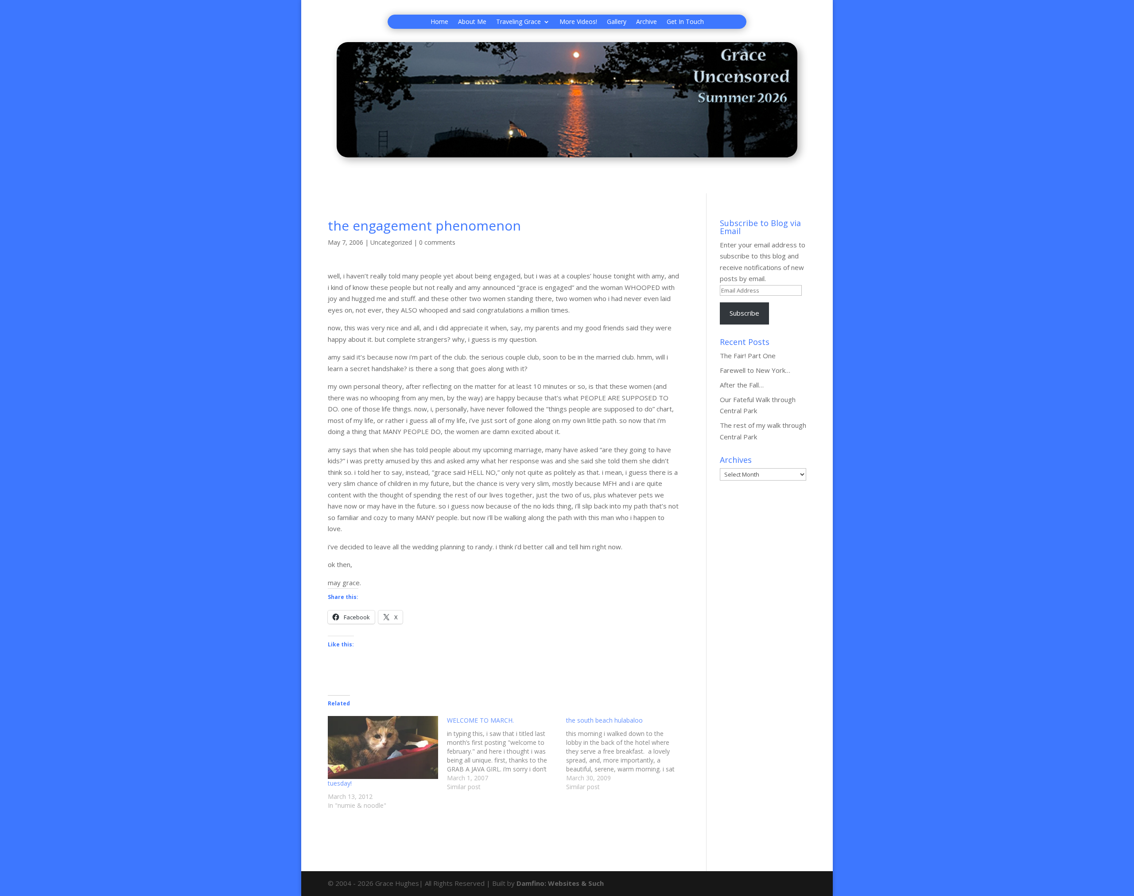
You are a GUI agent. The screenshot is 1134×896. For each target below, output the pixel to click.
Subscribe (744, 313)
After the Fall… (742, 384)
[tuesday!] (383, 747)
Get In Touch (685, 22)
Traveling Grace (518, 22)
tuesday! (340, 783)
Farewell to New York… (755, 370)
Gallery (616, 22)
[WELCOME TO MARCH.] (506, 753)
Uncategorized (391, 242)
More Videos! (578, 22)
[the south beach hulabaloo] (625, 753)
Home (439, 22)
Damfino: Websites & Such (560, 883)
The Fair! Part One (748, 355)
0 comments (437, 242)
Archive (646, 22)
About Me (472, 22)
